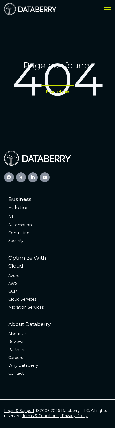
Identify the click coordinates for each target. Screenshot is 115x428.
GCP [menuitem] (12, 291)
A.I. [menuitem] (11, 217)
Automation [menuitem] (20, 225)
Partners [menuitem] (16, 349)
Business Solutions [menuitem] (20, 203)
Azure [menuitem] (14, 275)
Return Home (57, 92)
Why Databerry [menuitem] (23, 365)
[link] (30, 8)
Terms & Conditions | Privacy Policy (55, 415)
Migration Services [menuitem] (26, 307)
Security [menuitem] (16, 240)
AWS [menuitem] (12, 283)
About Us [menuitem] (17, 334)
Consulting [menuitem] (18, 233)
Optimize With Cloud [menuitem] (27, 262)
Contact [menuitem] (16, 373)
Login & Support (19, 410)
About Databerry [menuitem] (29, 324)
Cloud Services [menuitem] (22, 299)
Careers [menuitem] (15, 357)
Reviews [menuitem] (16, 341)
